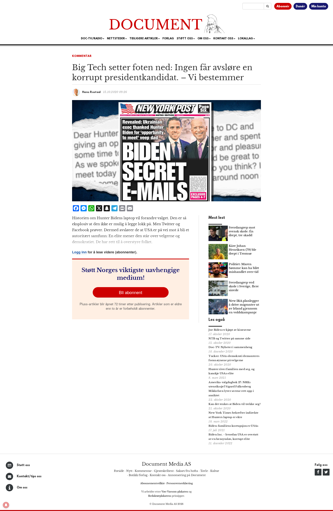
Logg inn (79, 252)
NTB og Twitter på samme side (230, 338)
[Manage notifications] (6, 505)
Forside (119, 471)
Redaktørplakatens (159, 495)
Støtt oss (23, 465)
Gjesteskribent (164, 471)
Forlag (168, 38)
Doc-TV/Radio (91, 38)
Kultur (214, 471)
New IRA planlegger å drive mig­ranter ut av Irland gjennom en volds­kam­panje (244, 306)
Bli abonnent (130, 292)
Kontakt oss (223, 38)
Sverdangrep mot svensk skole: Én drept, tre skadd (242, 231)
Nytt (129, 471)
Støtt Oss (185, 38)
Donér (300, 6)
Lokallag (245, 38)
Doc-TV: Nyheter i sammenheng (230, 347)
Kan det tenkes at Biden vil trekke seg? (235, 404)
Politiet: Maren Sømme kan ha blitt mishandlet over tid (244, 268)
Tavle (204, 471)
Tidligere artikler (144, 38)
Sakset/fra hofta (187, 471)
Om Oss (203, 38)
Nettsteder (116, 38)
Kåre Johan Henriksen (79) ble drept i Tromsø (242, 249)
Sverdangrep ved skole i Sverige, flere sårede (244, 286)
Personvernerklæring (179, 483)
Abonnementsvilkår (152, 483)
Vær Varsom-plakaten (174, 491)
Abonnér (283, 6)
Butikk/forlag (138, 475)
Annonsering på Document (187, 475)
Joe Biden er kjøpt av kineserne (230, 329)
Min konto (318, 6)
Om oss (22, 487)
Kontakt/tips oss (29, 476)
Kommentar (82, 56)
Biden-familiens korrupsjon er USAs (233, 426)
